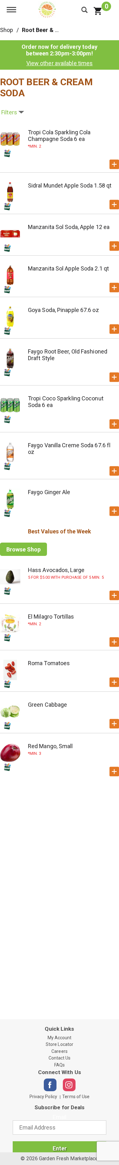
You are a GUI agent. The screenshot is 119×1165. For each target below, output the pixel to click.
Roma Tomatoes (49, 663)
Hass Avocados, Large (56, 570)
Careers (59, 1051)
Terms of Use (75, 1096)
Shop (6, 30)
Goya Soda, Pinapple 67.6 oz (63, 310)
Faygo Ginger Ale (49, 492)
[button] (114, 164)
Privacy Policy (43, 1096)
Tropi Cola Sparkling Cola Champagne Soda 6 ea (59, 135)
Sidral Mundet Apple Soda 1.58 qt (69, 185)
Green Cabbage (47, 704)
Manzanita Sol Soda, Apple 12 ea (68, 227)
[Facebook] (50, 1085)
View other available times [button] (59, 63)
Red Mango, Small (50, 746)
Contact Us (60, 1057)
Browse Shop (23, 549)
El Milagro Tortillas (51, 616)
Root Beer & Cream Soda (55, 30)
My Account (60, 1037)
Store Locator (59, 1044)
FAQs (59, 1064)
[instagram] (69, 1085)
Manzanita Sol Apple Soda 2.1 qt (68, 268)
